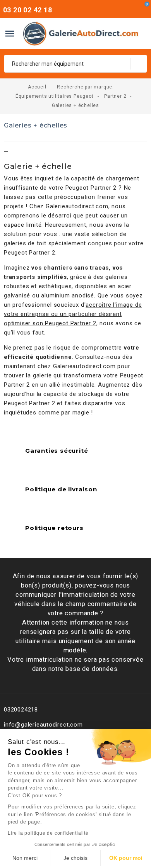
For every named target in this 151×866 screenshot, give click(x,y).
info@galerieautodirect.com (43, 724)
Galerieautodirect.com (77, 206)
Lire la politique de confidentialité (48, 833)
